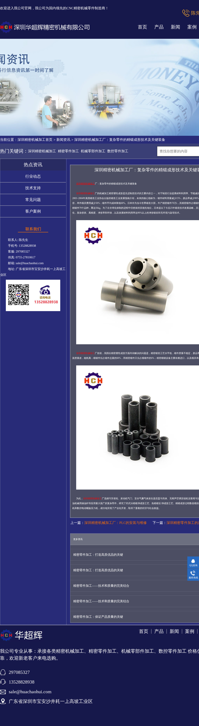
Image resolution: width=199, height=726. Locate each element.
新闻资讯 (63, 140)
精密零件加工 (68, 151)
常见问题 (33, 199)
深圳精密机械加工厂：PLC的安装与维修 (115, 523)
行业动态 (33, 176)
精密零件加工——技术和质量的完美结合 (101, 585)
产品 (159, 26)
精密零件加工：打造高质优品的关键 (98, 554)
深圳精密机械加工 (42, 151)
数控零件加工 (117, 151)
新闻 (175, 26)
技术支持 (33, 188)
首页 (142, 26)
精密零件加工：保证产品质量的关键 (98, 616)
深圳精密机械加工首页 (34, 140)
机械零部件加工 (93, 151)
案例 (189, 631)
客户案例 (33, 211)
